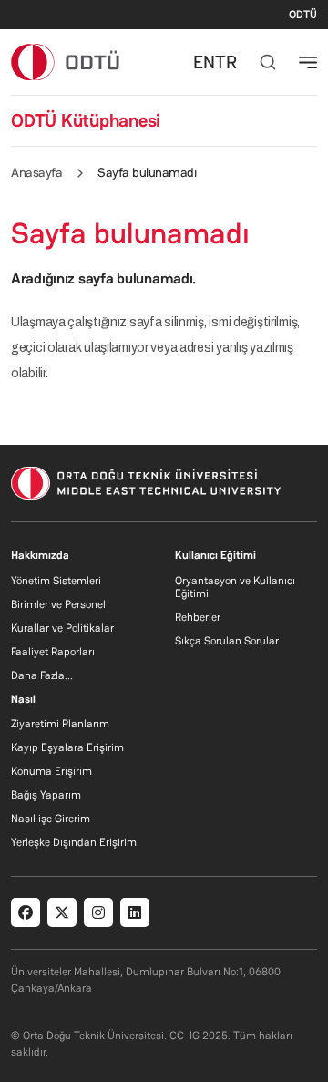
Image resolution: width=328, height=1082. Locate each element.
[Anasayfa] (66, 61)
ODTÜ (303, 14)
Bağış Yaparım (46, 795)
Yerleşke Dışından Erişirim (74, 842)
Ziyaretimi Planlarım (60, 723)
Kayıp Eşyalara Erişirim (67, 747)
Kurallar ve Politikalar (62, 628)
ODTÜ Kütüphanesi (85, 120)
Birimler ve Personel (58, 604)
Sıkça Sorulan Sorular (227, 641)
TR (226, 62)
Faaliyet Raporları (53, 651)
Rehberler (197, 617)
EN (204, 62)
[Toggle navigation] (308, 62)
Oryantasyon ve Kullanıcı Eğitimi (235, 587)
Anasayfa (36, 172)
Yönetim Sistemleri (56, 580)
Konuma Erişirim (51, 771)
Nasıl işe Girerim (50, 818)
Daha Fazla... (42, 675)
